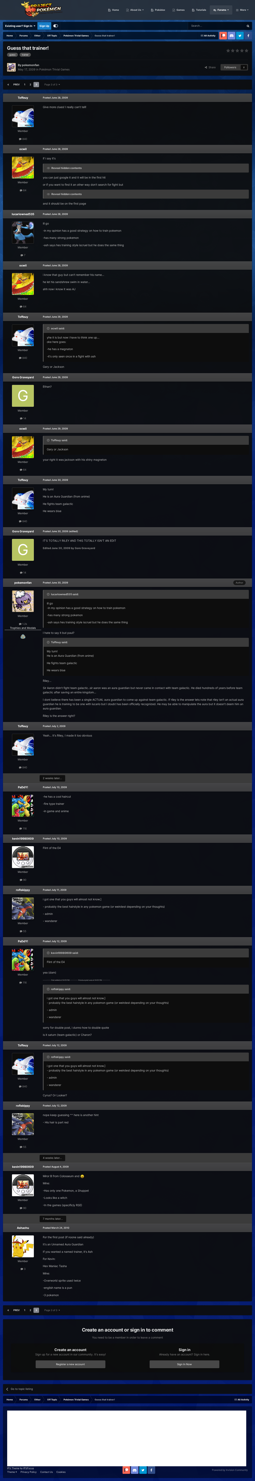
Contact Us (46, 1471)
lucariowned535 (23, 214)
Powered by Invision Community (230, 1469)
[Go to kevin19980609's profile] (23, 857)
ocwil (23, 149)
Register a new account (70, 1364)
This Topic (233, 25)
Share (211, 67)
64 (24, 190)
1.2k (24, 623)
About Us (135, 9)
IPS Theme (13, 1468)
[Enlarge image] (82, 1176)
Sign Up (44, 25)
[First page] (8, 84)
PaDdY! (23, 787)
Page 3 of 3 (51, 84)
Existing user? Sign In (19, 25)
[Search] (248, 26)
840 (24, 138)
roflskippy (23, 890)
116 (24, 828)
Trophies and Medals (23, 627)
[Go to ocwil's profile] (23, 168)
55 (24, 931)
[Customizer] (55, 26)
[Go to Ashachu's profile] (23, 1246)
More (243, 9)
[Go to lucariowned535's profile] (23, 233)
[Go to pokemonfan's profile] (11, 67)
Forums (221, 9)
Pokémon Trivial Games (54, 69)
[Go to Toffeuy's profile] (23, 116)
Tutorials (200, 9)
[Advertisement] (126, 1438)
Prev (16, 84)
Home (115, 9)
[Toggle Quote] (48, 328)
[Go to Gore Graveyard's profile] (23, 396)
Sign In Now (184, 1364)
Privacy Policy (29, 1471)
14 (24, 418)
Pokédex (159, 9)
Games (180, 9)
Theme (11, 1471)
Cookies (61, 1471)
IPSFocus (28, 1468)
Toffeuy (23, 97)
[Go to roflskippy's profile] (23, 908)
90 (24, 879)
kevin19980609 (23, 838)
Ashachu (23, 1227)
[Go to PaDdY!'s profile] (23, 806)
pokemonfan (23, 582)
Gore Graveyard (23, 377)
